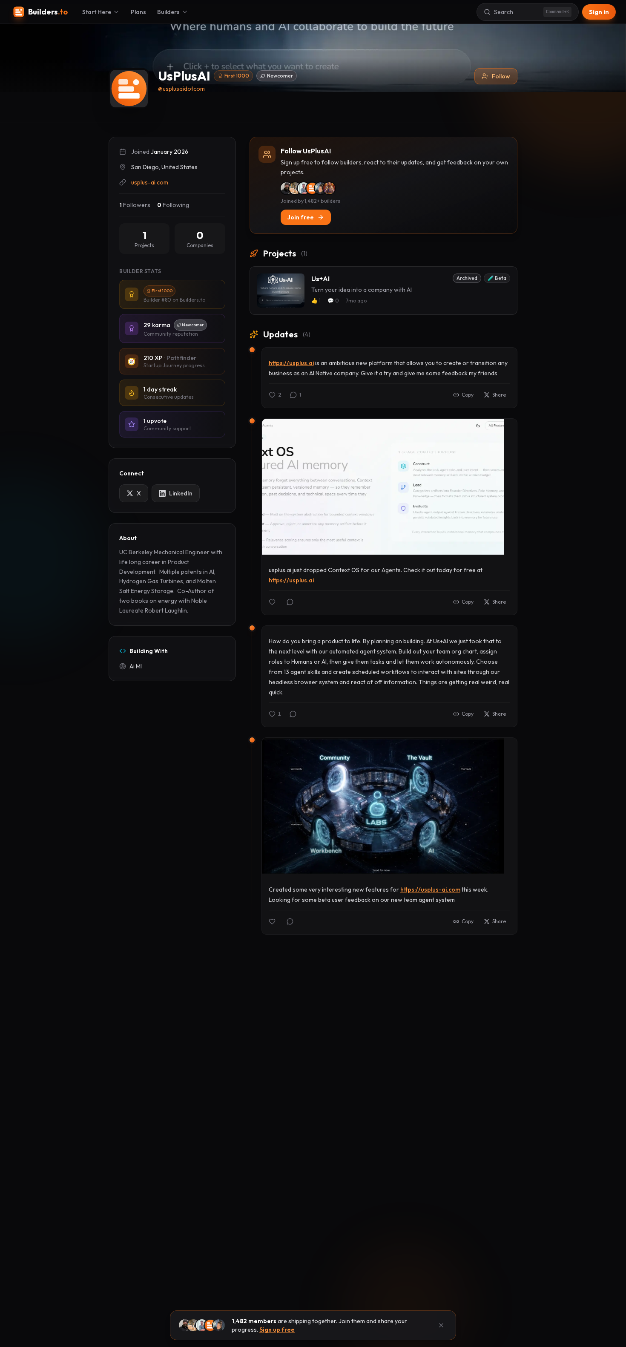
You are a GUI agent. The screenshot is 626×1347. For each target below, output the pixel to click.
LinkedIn (180, 493)
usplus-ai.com (149, 182)
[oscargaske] (312, 188)
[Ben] (287, 188)
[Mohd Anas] (304, 188)
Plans (138, 12)
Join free (300, 217)
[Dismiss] (441, 1325)
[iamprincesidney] (329, 188)
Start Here (96, 12)
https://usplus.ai (291, 363)
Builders (168, 12)
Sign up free (277, 1329)
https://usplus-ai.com (430, 889)
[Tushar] (295, 188)
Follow (501, 76)
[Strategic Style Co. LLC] (321, 188)
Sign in (599, 12)
